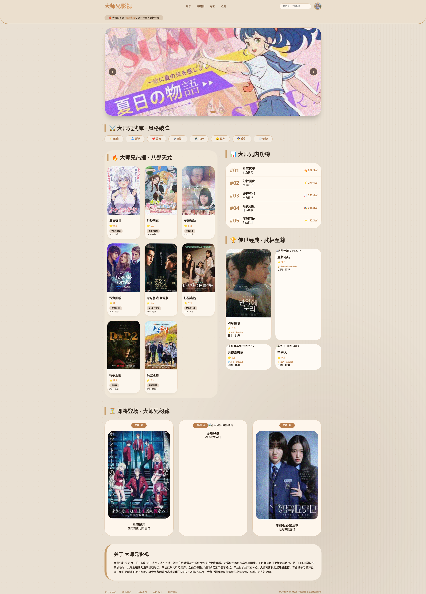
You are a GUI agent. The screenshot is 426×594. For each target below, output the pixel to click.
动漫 (223, 6)
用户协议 (157, 592)
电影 (188, 6)
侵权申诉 (172, 592)
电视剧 (201, 6)
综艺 (212, 6)
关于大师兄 (110, 592)
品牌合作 (142, 592)
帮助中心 (126, 592)
